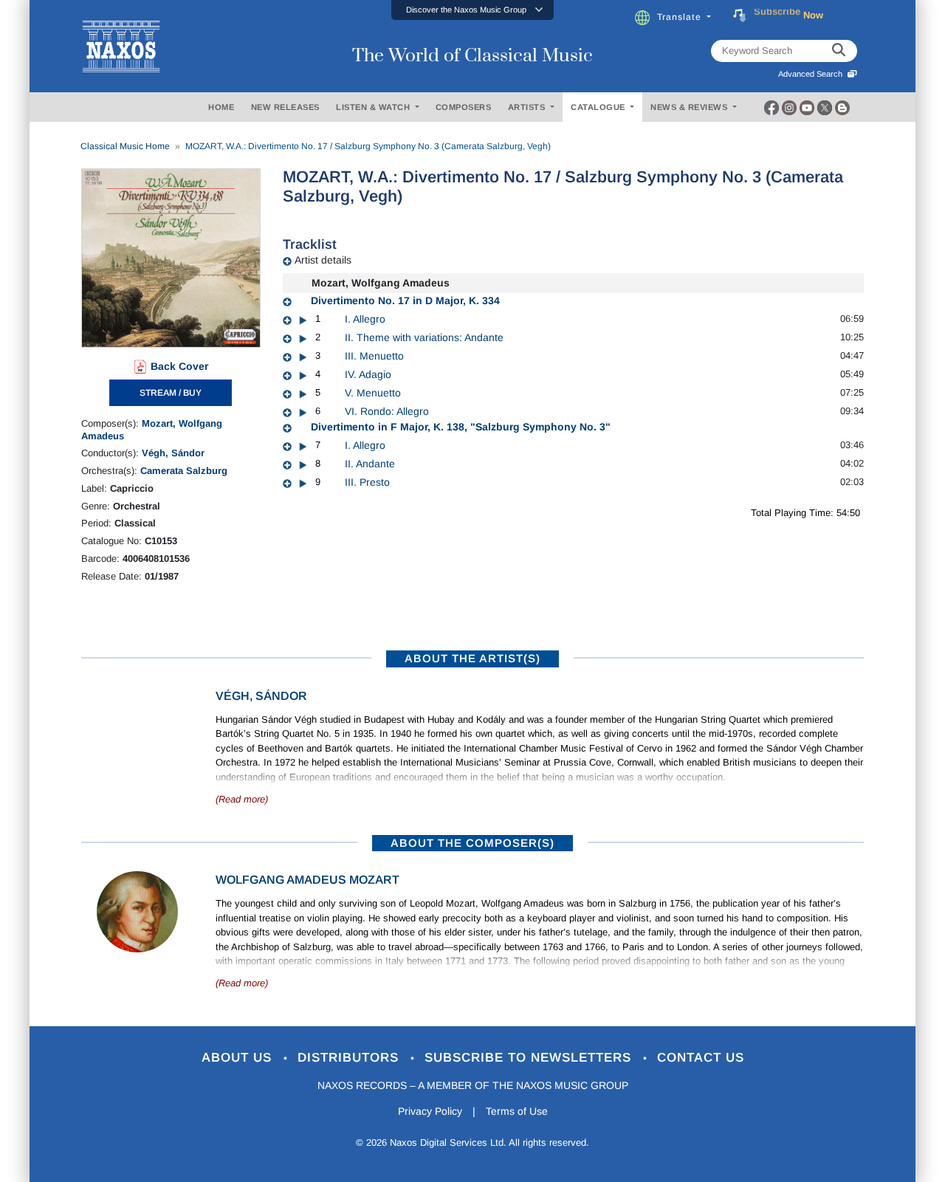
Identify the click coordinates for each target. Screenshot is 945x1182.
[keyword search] (838, 51)
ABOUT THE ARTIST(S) (472, 658)
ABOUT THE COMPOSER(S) (472, 842)
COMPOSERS (464, 107)
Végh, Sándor (173, 452)
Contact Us (700, 1058)
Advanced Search (812, 73)
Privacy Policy (430, 1111)
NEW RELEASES (285, 107)
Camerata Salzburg (183, 470)
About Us (239, 1058)
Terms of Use (517, 1111)
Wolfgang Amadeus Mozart (307, 879)
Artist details (323, 260)
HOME (221, 107)
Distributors (350, 1058)
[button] (472, 10)
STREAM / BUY (171, 393)
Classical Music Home (125, 146)
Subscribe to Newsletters (530, 1058)
